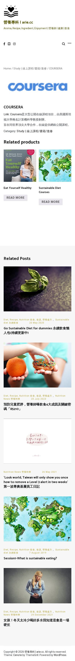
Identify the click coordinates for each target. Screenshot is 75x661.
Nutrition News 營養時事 (17, 472)
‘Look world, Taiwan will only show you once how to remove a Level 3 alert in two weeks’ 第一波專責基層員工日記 (36, 482)
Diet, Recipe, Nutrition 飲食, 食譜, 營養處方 (28, 319)
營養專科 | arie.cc (18, 22)
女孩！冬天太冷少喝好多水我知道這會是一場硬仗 (36, 623)
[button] (65, 79)
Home (7, 68)
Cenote (17, 655)
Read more (16, 197)
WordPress (60, 655)
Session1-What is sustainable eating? (30, 558)
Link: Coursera (13, 114)
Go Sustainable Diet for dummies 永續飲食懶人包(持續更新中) (36, 331)
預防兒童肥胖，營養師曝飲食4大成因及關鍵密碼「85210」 (37, 407)
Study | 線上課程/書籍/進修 (30, 68)
